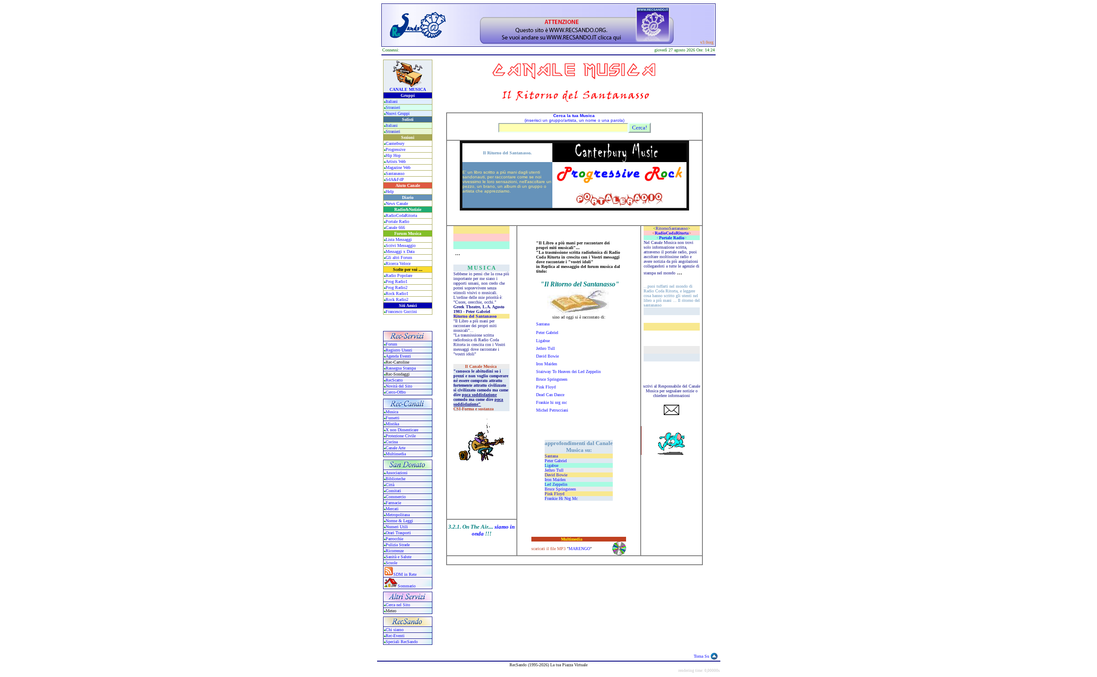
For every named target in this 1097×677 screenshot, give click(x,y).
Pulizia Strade (398, 544)
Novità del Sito (399, 386)
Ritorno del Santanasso (475, 316)
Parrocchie (394, 538)
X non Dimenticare (402, 429)
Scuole (391, 562)
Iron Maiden (546, 363)
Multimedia (396, 453)
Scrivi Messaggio (401, 245)
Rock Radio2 (397, 299)
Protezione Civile (401, 435)
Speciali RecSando (402, 641)
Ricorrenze (395, 550)
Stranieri (393, 107)
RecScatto (394, 380)
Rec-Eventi (395, 635)
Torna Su (701, 656)
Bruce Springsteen (551, 379)
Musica (392, 411)
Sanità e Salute (398, 556)
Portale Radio (397, 221)
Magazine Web (398, 167)
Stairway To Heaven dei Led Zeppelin (568, 371)
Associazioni (397, 472)
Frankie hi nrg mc (552, 402)
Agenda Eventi (398, 356)
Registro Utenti (399, 350)
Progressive (395, 149)
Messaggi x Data (400, 251)
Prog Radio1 (397, 281)
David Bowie (547, 356)
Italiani (392, 101)
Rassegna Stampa (401, 368)
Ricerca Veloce (398, 263)
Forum (391, 344)
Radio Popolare (399, 275)
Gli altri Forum (399, 257)
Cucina (392, 441)
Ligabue (543, 340)
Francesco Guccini (401, 311)
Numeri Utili (397, 526)
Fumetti (392, 417)
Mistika (392, 423)
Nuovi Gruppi (398, 113)
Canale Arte (395, 447)
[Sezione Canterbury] (619, 159)
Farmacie (393, 502)
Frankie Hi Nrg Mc (561, 498)
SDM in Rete (405, 574)
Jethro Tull (545, 348)
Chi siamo (395, 629)
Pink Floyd (546, 387)
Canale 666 (395, 227)
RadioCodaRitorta (401, 215)
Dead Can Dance (550, 394)
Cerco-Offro (396, 392)
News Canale (397, 203)
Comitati (393, 490)
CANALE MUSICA (408, 89)
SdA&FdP (395, 179)
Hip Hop (393, 155)
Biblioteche (395, 478)
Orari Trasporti (398, 532)
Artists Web (396, 161)
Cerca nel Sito (398, 604)
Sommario (407, 586)
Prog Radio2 (397, 287)
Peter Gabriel (547, 332)
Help (390, 191)
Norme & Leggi (399, 520)
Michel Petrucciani (552, 410)
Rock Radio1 (397, 293)
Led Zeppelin (556, 484)
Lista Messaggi (399, 239)
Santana (542, 324)
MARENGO (579, 548)
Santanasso (395, 173)
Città (390, 484)
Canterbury (395, 143)
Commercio (396, 496)
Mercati (392, 508)
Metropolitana (398, 514)
